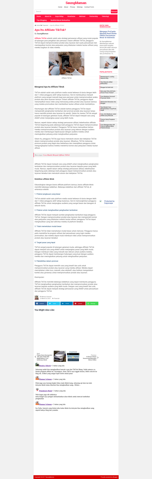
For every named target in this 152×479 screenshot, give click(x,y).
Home (60, 7)
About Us (48, 16)
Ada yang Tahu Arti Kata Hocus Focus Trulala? (108, 91)
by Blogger (114, 477)
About (66, 7)
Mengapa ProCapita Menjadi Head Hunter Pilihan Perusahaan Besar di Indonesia (108, 34)
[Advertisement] (67, 331)
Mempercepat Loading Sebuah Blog (107, 77)
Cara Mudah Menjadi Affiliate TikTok (56, 155)
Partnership (93, 16)
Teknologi (105, 16)
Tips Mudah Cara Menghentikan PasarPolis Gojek (108, 108)
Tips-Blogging (42, 20)
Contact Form (89, 7)
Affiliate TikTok (41, 38)
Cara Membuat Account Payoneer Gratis (108, 97)
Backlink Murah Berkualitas (60, 20)
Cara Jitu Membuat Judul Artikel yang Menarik (108, 114)
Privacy (72, 7)
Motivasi (82, 16)
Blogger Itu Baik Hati (107, 87)
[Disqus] (67, 389)
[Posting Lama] (95, 352)
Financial (56, 298)
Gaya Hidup (59, 16)
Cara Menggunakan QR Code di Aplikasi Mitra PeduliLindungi (108, 126)
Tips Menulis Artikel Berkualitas (106, 82)
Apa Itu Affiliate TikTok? (50, 30)
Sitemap (80, 7)
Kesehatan (71, 16)
